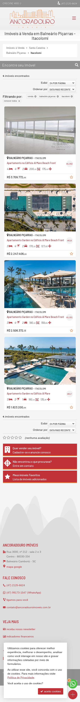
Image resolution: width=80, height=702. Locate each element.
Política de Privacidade (20, 677)
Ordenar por (40, 89)
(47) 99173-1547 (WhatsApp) (24, 592)
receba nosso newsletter (21, 629)
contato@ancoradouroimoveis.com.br (29, 607)
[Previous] (9, 130)
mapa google (14, 566)
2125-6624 (69, 3)
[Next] (70, 130)
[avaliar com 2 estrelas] (8, 438)
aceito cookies (52, 691)
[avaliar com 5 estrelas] (20, 438)
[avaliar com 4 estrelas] (16, 438)
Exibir (44, 82)
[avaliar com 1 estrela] (4, 438)
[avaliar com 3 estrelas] (12, 438)
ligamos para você (17, 599)
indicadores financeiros (20, 636)
